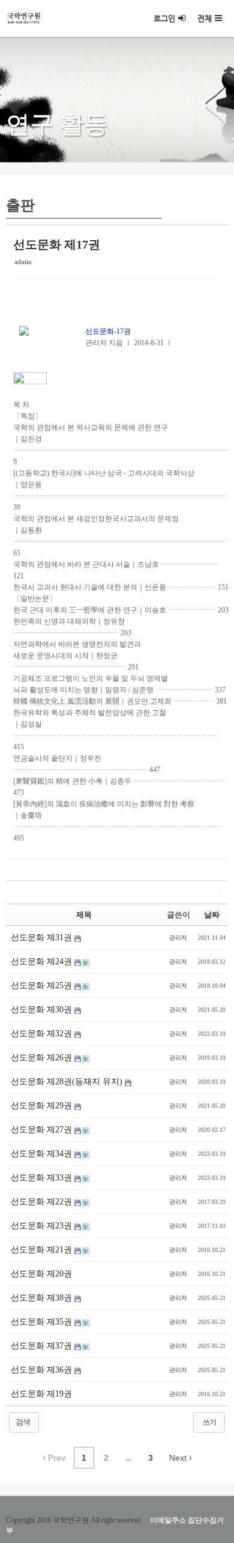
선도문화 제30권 (42, 1009)
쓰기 (209, 1422)
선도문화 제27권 (42, 1129)
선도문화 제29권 (42, 1105)
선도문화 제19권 (41, 1393)
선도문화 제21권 (42, 1249)
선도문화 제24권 (42, 961)
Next (179, 1458)
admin (23, 261)
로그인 (164, 18)
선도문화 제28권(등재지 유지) (68, 1081)
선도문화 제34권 (42, 1153)
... (128, 1458)
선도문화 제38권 (42, 1297)
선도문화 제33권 (42, 1177)
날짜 (212, 914)
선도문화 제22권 (42, 1201)
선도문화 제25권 (42, 985)
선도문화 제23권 (42, 1225)
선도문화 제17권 (56, 244)
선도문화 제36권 (42, 1369)
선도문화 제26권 (42, 1057)
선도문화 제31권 (42, 937)
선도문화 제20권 (41, 1273)
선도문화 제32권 (42, 1033)
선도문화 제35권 (42, 1321)
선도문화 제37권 (42, 1345)
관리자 (178, 937)
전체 (204, 18)
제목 (84, 914)
